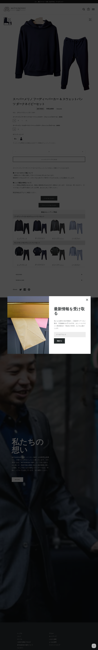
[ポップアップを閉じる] (87, 299)
